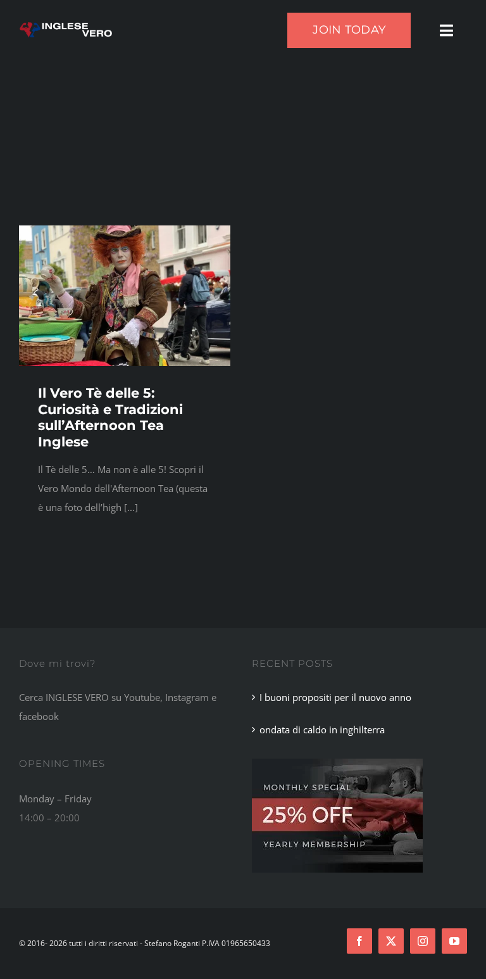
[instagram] (422, 941)
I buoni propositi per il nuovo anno (335, 697)
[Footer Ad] (337, 763)
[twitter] (391, 941)
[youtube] (454, 941)
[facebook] (359, 941)
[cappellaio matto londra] (124, 230)
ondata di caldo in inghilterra (322, 729)
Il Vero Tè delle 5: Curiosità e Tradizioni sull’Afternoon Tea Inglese (110, 416)
